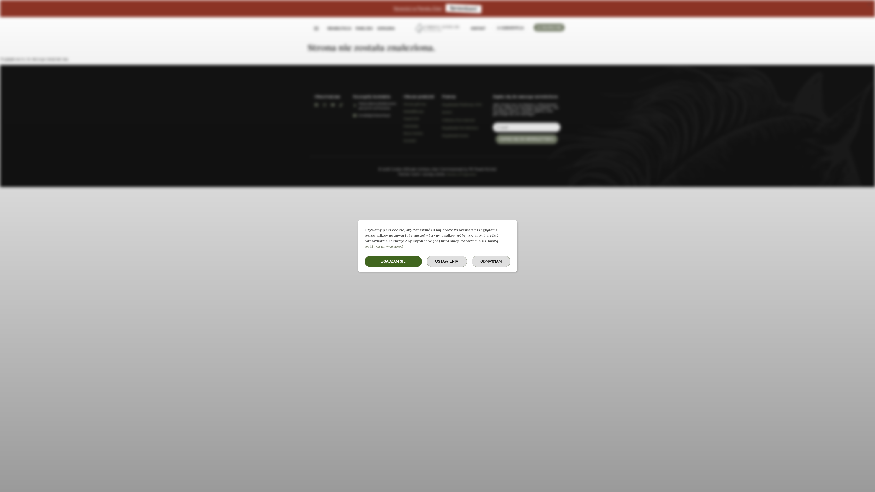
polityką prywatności (384, 246)
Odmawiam (491, 261)
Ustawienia (446, 261)
